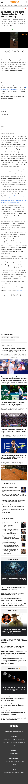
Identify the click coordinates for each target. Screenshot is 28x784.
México (4, 742)
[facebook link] (6, 732)
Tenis (2, 8)
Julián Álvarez (13, 5)
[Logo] (24, 34)
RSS (14, 745)
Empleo (16, 753)
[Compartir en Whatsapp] (5, 51)
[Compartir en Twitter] (12, 51)
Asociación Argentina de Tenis (8, 340)
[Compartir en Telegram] (18, 51)
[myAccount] (26, 2)
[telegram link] (18, 732)
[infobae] (14, 2)
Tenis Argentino (5, 337)
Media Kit (14, 764)
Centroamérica (14, 742)
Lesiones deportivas (5, 5)
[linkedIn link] (21, 732)
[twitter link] (9, 732)
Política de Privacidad (19, 772)
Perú (8, 742)
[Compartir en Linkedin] (15, 51)
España (15, 739)
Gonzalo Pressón (15, 337)
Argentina (6, 761)
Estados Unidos (21, 739)
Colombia (10, 739)
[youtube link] (15, 732)
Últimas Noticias (21, 742)
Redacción (12, 753)
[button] (2, 2)
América (5, 739)
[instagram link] (12, 732)
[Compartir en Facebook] (8, 51)
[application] (14, 40)
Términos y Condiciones (9, 772)
